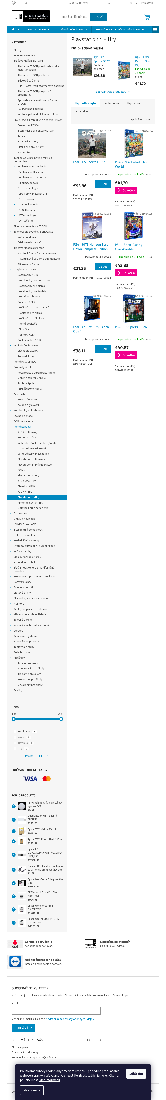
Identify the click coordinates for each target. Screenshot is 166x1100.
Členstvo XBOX (26, 486)
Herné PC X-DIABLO (25, 362)
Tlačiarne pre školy (29, 674)
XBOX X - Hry (25, 492)
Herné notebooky (29, 297)
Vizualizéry (24, 152)
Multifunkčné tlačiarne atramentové (39, 259)
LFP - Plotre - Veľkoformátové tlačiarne (41, 86)
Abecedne (81, 112)
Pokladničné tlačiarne (31, 109)
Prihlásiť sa (23, 1028)
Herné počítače (28, 324)
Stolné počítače (23, 416)
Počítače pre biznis (30, 313)
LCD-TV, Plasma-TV (25, 524)
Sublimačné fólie (29, 183)
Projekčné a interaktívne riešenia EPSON (38, 120)
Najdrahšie (133, 103)
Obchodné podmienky (25, 1052)
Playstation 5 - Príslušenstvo (35, 465)
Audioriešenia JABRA (26, 346)
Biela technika (22, 652)
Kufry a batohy (22, 551)
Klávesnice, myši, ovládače (30, 614)
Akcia (23, 737)
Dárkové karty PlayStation (33, 454)
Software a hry (22, 582)
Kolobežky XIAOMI (28, 405)
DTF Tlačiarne (27, 199)
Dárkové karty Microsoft (32, 449)
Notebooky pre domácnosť (35, 280)
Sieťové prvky (22, 593)
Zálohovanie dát (23, 587)
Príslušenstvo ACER (29, 340)
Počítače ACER (26, 302)
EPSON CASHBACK (24, 56)
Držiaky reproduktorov (27, 557)
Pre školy (19, 658)
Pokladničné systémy (26, 541)
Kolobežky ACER (27, 400)
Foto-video (20, 513)
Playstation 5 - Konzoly (31, 459)
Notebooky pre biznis (32, 286)
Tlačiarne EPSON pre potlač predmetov (34, 93)
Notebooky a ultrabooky (28, 411)
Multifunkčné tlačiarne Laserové (37, 253)
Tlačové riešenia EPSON (28, 61)
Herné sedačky (27, 438)
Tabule (22, 136)
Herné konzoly (22, 427)
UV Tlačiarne (26, 221)
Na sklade (26, 731)
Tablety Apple (26, 383)
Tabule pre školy (28, 663)
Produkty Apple (23, 367)
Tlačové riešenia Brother (29, 248)
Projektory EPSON (28, 125)
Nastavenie (31, 1090)
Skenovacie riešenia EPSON (30, 226)
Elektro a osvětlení (25, 535)
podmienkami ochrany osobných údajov (70, 1019)
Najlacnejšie (112, 103)
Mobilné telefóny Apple (32, 378)
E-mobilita (20, 394)
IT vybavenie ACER (25, 270)
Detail (103, 184)
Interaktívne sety (28, 142)
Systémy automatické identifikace (34, 546)
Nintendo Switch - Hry (30, 503)
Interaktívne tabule (25, 562)
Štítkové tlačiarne (28, 81)
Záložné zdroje (23, 620)
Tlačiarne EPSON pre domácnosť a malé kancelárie (38, 68)
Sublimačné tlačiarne (31, 172)
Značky (18, 690)
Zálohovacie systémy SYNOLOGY (33, 232)
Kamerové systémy (25, 636)
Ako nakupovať (78, 3)
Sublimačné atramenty (32, 178)
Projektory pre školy (30, 680)
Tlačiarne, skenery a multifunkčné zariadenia (34, 569)
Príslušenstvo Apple (30, 389)
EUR (131, 3)
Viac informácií (49, 1080)
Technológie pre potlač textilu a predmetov (33, 159)
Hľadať (99, 16)
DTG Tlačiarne (27, 210)
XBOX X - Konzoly (28, 432)
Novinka (25, 743)
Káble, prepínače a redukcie (31, 609)
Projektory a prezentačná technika (34, 577)
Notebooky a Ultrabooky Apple (36, 373)
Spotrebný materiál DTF (33, 194)
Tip (22, 749)
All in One (24, 329)
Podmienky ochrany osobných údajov (34, 1058)
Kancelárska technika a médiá (31, 625)
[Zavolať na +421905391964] (17, 3)
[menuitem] (15, 29)
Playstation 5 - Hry (28, 476)
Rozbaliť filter (35, 756)
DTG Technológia (28, 205)
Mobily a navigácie (25, 519)
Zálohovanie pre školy (31, 669)
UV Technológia (27, 215)
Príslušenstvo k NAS (30, 242)
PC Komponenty (23, 421)
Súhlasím (136, 1073)
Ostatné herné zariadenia (33, 508)
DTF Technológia (28, 188)
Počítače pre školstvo (32, 319)
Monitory (19, 604)
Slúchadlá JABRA (28, 351)
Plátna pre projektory (31, 147)
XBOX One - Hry (27, 481)
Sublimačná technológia (32, 167)
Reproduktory (26, 356)
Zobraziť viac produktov (111, 91)
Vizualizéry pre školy (30, 685)
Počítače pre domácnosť (34, 308)
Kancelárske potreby (26, 641)
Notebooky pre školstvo (33, 291)
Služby (18, 50)
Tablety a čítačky (24, 647)
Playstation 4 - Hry (28, 497)
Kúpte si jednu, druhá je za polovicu (39, 114)
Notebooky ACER (28, 275)
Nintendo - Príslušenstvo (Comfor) (38, 443)
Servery (18, 631)
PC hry (21, 470)
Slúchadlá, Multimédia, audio (31, 598)
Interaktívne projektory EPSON (36, 131)
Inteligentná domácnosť (28, 530)
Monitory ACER (26, 335)
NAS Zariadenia (27, 237)
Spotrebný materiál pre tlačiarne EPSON (37, 102)
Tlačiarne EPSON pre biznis (34, 75)
